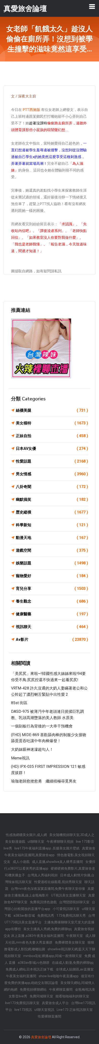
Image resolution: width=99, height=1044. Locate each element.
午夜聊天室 (74, 936)
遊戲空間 (52, 550)
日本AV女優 (52, 448)
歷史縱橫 (52, 512)
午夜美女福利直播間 (21, 976)
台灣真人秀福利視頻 (42, 875)
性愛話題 (52, 461)
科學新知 (52, 525)
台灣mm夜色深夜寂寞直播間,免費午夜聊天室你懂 (48, 889)
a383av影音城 (24, 915)
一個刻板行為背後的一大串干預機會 (42, 726)
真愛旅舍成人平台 (55, 1003)
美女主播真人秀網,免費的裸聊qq (47, 929)
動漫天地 (52, 537)
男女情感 (52, 474)
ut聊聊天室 (36, 841)
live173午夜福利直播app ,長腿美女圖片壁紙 (47, 848)
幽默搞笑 (52, 499)
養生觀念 (52, 601)
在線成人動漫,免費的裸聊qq (72, 963)
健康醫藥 (52, 614)
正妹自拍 (52, 435)
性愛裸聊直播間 (49, 1016)
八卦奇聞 (52, 486)
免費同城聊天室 (41, 996)
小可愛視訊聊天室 (66, 909)
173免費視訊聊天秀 (71, 915)
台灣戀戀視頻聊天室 (74, 902)
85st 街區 (19, 703)
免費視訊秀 (45, 915)
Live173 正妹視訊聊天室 (75, 1010)
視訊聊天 (52, 626)
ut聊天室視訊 (44, 1010)
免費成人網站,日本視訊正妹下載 (29, 969)
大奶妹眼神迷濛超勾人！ (32, 749)
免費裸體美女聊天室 (70, 942)
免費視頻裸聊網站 (33, 989)
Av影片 (52, 639)
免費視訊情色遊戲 (43, 902)
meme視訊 (20, 758)
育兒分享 (52, 588)
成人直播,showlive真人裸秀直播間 (57, 862)
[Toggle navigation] (92, 6)
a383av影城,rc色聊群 (34, 963)
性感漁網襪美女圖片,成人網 (26, 835)
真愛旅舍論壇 (41, 1037)
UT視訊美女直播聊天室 (68, 895)
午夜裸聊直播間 (61, 989)
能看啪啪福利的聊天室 (72, 996)
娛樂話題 (52, 563)
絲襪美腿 (52, 410)
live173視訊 (23, 1010)
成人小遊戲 (21, 862)
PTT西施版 (31, 110)
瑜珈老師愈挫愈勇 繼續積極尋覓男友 (43, 781)
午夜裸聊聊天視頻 (60, 841)
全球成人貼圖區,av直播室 (75, 969)
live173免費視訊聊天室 (22, 1003)
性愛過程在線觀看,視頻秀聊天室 (58, 882)
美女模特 (52, 423)
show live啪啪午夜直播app (59, 976)
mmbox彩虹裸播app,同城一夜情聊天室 (52, 956)
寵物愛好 (52, 576)
